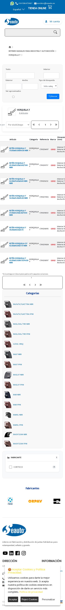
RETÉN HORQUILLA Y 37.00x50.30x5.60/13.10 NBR (18, 213)
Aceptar (13, 599)
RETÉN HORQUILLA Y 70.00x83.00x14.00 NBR (18, 149)
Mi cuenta (54, 21)
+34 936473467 (25, 3)
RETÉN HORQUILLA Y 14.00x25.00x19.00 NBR (18, 197)
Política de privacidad (31, 591)
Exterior (9, 80)
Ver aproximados (13, 91)
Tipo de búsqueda (47, 80)
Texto (8, 69)
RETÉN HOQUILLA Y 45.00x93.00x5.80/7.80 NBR (18, 165)
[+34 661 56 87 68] (12, 3)
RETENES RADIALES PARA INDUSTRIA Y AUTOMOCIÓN (31, 51)
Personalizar (48, 599)
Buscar (54, 96)
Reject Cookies (29, 599)
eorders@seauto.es (46, 3)
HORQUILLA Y (14, 55)
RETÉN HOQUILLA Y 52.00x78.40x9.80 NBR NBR (18, 181)
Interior (47, 69)
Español (17, 9)
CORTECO (18, 467)
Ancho (25, 80)
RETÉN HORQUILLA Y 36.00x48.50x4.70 (17, 228)
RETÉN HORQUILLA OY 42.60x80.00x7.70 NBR (18, 244)
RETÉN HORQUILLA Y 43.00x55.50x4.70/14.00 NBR (18, 260)
